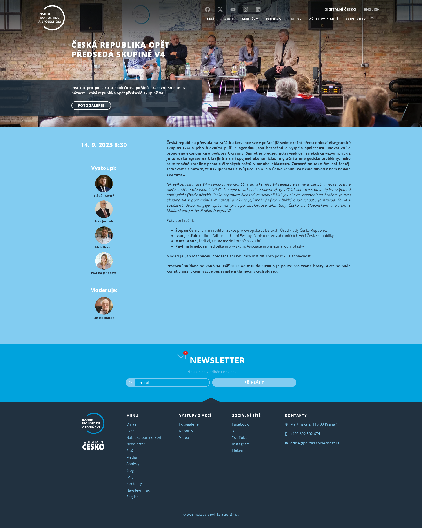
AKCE (229, 19)
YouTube (239, 437)
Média (131, 457)
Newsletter (135, 444)
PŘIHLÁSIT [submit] (254, 382)
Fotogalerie (91, 105)
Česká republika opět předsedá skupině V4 (120, 49)
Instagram (241, 444)
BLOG (296, 19)
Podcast (274, 19)
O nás (131, 424)
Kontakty (134, 483)
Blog (130, 470)
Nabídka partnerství (143, 437)
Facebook (240, 424)
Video (184, 437)
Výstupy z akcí (323, 19)
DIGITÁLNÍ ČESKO (340, 9)
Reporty (186, 430)
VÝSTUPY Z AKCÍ (195, 415)
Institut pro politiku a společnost (216, 515)
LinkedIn (239, 450)
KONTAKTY (356, 19)
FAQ (129, 477)
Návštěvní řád (138, 490)
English (372, 9)
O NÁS (211, 19)
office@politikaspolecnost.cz (314, 443)
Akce (130, 430)
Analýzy (250, 19)
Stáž (130, 450)
